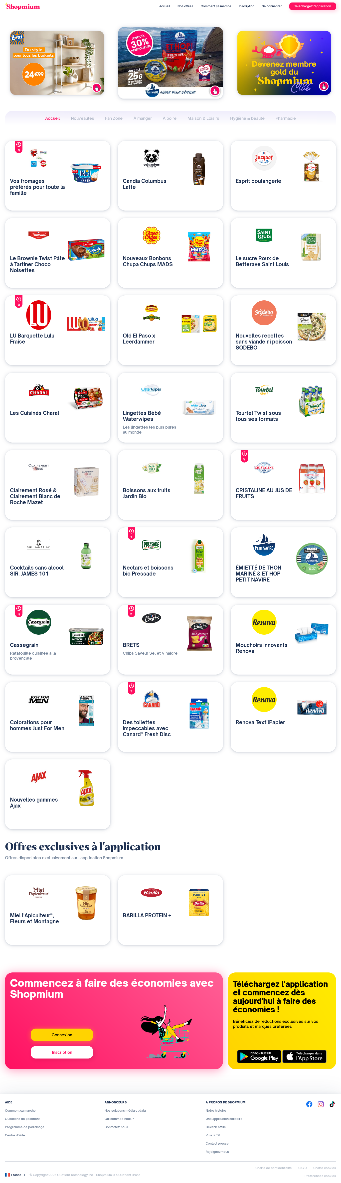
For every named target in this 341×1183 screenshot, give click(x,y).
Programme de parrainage (24, 1127)
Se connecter (272, 6)
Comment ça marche (216, 6)
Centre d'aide (15, 1135)
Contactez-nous (116, 1127)
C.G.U (302, 1168)
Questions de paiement (22, 1119)
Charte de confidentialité (273, 1168)
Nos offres (185, 6)
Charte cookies (324, 1168)
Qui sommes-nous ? (119, 1119)
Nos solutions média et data (125, 1110)
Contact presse (217, 1143)
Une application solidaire (224, 1119)
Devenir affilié (216, 1127)
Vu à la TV (213, 1135)
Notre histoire (216, 1110)
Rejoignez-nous (217, 1152)
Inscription (246, 6)
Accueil (164, 6)
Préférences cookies (320, 1176)
